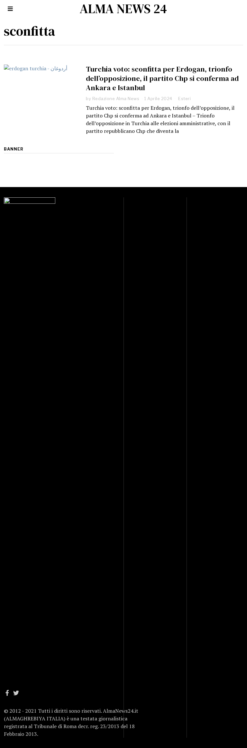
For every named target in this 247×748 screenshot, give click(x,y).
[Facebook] (7, 693)
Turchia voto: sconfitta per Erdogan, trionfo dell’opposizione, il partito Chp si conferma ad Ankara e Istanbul (162, 78)
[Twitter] (16, 693)
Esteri (184, 98)
